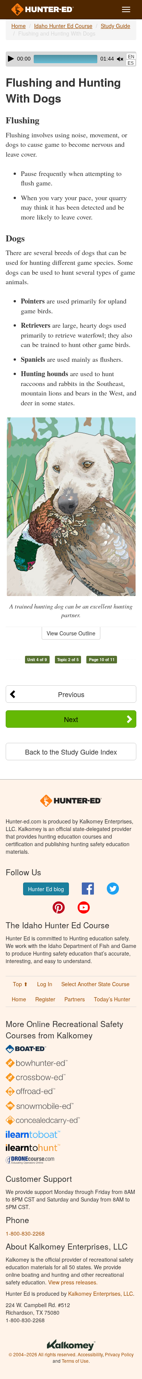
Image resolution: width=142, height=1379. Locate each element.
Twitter (113, 888)
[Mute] (120, 59)
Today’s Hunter (112, 999)
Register (45, 999)
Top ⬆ (20, 984)
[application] (71, 59)
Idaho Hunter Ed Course (63, 26)
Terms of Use (75, 1360)
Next (71, 719)
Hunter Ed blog (46, 889)
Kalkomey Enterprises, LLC (100, 1293)
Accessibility (90, 1354)
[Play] (11, 59)
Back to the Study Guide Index (71, 751)
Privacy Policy (119, 1354)
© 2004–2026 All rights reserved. (42, 1354)
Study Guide (115, 26)
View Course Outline (71, 633)
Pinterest (59, 907)
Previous (71, 694)
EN (131, 56)
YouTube (84, 907)
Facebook (88, 888)
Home (18, 26)
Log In (44, 984)
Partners (74, 999)
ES (131, 63)
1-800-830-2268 (25, 1233)
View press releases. (73, 1282)
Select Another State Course (95, 984)
